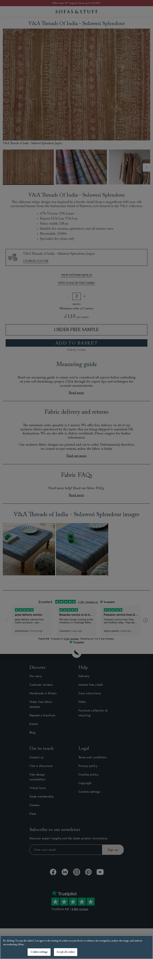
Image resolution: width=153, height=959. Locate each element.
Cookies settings (39, 952)
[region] (76, 947)
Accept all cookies (66, 952)
